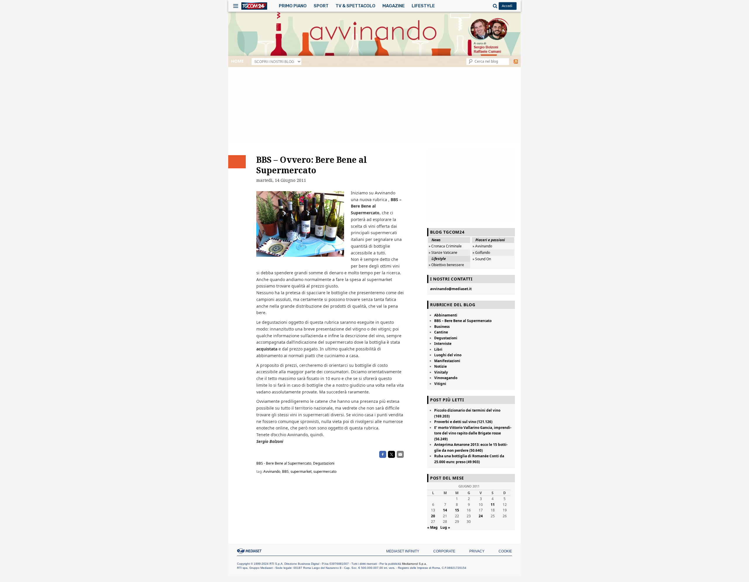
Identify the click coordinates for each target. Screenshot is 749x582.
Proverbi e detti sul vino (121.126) (463, 421)
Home (237, 61)
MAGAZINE (393, 5)
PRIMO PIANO (293, 5)
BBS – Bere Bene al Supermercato (463, 320)
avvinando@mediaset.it (451, 288)
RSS (516, 61)
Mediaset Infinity (402, 551)
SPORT (321, 5)
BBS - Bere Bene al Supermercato (283, 463)
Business (442, 326)
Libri (438, 349)
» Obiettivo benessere (446, 264)
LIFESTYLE (423, 5)
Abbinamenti (445, 315)
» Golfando (481, 252)
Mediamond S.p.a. (414, 563)
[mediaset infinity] (250, 551)
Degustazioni (323, 463)
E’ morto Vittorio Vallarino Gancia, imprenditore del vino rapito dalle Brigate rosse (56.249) (472, 433)
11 (493, 504)
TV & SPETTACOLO (355, 5)
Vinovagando (445, 377)
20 (433, 515)
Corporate (444, 551)
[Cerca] (494, 6)
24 (481, 515)
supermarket (301, 471)
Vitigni (440, 383)
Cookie (505, 551)
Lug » (445, 527)
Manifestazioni (447, 360)
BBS (285, 471)
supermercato (324, 471)
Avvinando (271, 471)
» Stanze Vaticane (443, 252)
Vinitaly (441, 372)
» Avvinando (482, 246)
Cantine (441, 332)
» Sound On (482, 258)
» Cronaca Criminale (445, 246)
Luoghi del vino (447, 354)
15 (457, 510)
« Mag (432, 527)
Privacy (477, 551)
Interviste (442, 343)
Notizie (440, 366)
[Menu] (236, 6)
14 (445, 510)
